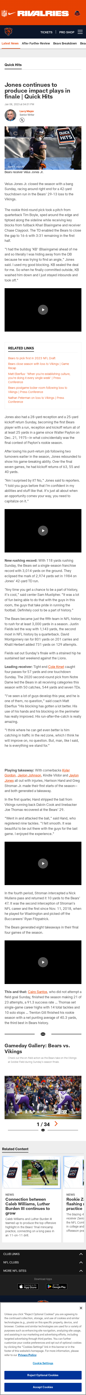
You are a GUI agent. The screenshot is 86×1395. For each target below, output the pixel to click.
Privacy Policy (27, 1355)
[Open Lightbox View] (43, 1104)
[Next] (55, 1123)
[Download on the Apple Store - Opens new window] (28, 1287)
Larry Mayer (27, 111)
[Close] (81, 1308)
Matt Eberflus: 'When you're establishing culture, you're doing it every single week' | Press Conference (39, 378)
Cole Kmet (56, 667)
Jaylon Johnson (29, 775)
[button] (43, 310)
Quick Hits (13, 65)
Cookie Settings (43, 1363)
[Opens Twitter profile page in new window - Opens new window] (22, 120)
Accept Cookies (43, 1387)
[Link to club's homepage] (8, 30)
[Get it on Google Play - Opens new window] (57, 1289)
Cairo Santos (37, 992)
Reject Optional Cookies (42, 1375)
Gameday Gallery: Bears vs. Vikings (37, 1048)
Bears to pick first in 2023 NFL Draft (31, 358)
